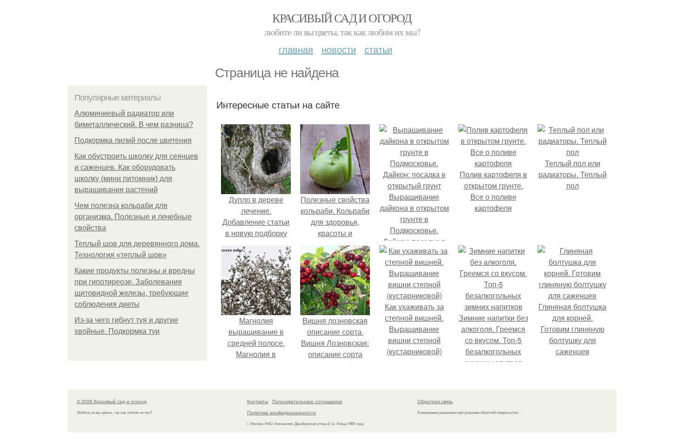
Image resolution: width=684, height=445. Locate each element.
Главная (296, 49)
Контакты (257, 401)
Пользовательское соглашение (307, 401)
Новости (339, 49)
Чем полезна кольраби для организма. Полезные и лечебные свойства (133, 217)
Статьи (378, 49)
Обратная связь (435, 401)
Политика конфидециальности (281, 412)
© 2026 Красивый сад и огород (112, 401)
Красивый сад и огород (341, 18)
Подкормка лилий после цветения (133, 140)
